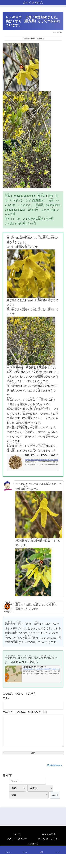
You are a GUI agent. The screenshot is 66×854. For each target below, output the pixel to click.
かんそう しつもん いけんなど (25, 711)
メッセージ (33, 843)
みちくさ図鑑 (49, 834)
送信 (33, 753)
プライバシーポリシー (49, 839)
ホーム (17, 834)
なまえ (6, 698)
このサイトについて (17, 839)
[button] (59, 564)
